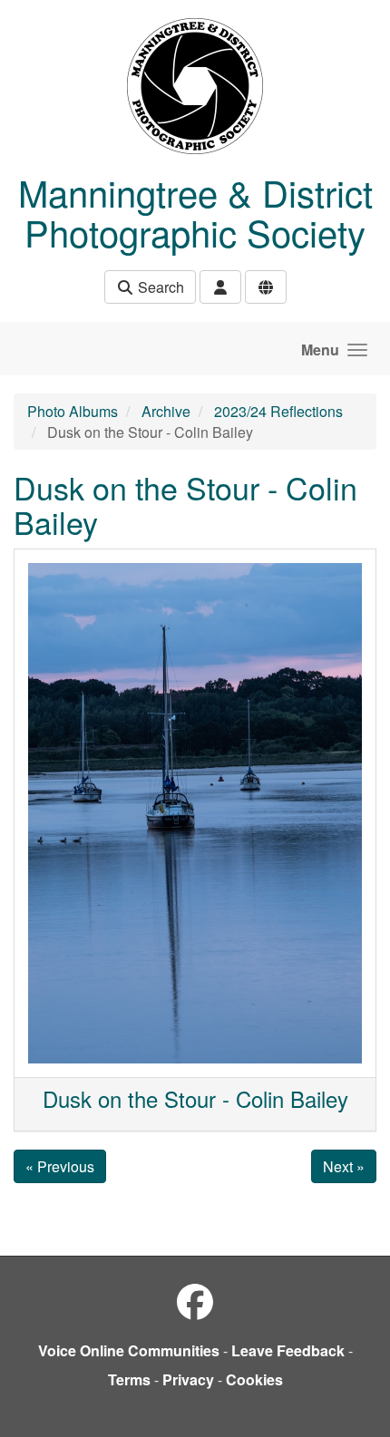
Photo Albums (72, 411)
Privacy (188, 1379)
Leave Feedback (288, 1350)
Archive (165, 411)
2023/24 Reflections (278, 411)
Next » (344, 1166)
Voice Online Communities (128, 1350)
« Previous (59, 1166)
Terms (129, 1379)
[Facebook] (195, 1300)
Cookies (254, 1379)
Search (159, 287)
